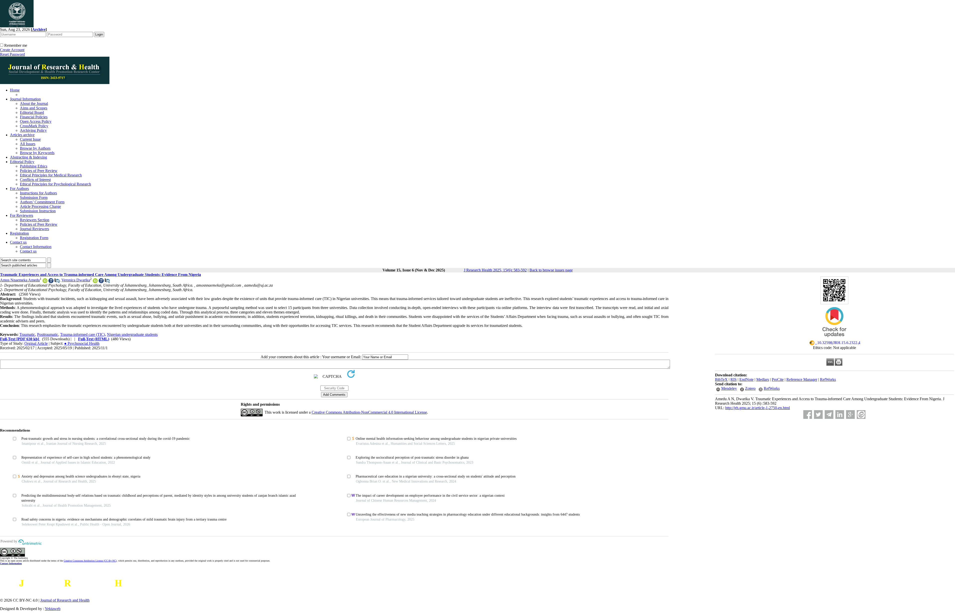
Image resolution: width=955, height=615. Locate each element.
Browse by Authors (35, 148)
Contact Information (35, 247)
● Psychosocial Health (81, 343)
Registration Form (34, 238)
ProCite (778, 379)
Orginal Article (36, 343)
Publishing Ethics (33, 166)
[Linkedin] (839, 414)
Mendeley (729, 388)
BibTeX (721, 379)
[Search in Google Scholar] (50, 282)
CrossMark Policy (34, 126)
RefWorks (828, 379)
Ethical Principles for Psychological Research (55, 184)
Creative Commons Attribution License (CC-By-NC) (90, 560)
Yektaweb (52, 609)
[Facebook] (807, 414)
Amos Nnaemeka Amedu (20, 280)
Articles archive (22, 135)
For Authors (19, 188)
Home (15, 90)
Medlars (762, 379)
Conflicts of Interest (35, 179)
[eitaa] (861, 414)
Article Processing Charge (40, 206)
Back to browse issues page (551, 270)
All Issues (27, 144)
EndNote (746, 379)
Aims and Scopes (33, 108)
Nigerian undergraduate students (132, 334)
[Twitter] (818, 414)
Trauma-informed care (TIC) (82, 334)
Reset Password (12, 54)
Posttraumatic (47, 334)
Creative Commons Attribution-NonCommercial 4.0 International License (369, 412)
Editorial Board (32, 112)
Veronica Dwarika (75, 280)
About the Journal (34, 103)
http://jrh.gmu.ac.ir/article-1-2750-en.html (757, 408)
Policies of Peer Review (38, 171)
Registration (19, 233)
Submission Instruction (38, 211)
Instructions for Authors (38, 193)
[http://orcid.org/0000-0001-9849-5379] (95, 282)
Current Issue (30, 139)
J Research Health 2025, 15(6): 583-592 (495, 270)
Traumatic (27, 334)
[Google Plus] (850, 414)
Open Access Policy (35, 121)
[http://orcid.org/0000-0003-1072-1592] (45, 282)
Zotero (750, 388)
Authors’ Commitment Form (42, 202)
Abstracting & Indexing (28, 157)
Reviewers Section (34, 220)
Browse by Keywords (37, 153)
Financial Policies (34, 117)
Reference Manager (801, 379)
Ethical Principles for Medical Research (51, 175)
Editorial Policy (22, 162)
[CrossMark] (834, 339)
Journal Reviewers (34, 229)
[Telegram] (829, 414)
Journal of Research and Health (65, 600)
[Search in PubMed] (56, 282)
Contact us (18, 242)
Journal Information (25, 99)
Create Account (12, 50)
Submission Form (34, 197)
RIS (733, 379)
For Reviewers (21, 215)
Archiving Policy (33, 130)
